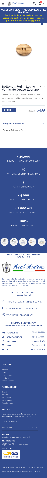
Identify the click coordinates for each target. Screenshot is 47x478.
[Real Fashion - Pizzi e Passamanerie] (41, 245)
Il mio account (7, 375)
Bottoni (4, 392)
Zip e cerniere (7, 397)
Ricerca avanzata (8, 381)
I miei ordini (6, 378)
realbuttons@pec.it (38, 349)
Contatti (4, 372)
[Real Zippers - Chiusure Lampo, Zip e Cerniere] (23, 245)
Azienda (5, 370)
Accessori (5, 395)
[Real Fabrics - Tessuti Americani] (32, 245)
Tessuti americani (8, 403)
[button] (42, 26)
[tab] (23, 123)
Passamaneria (7, 400)
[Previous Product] (41, 86)
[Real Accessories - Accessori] (13, 245)
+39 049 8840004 (38, 332)
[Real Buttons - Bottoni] (4, 245)
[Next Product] (44, 86)
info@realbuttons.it (38, 345)
